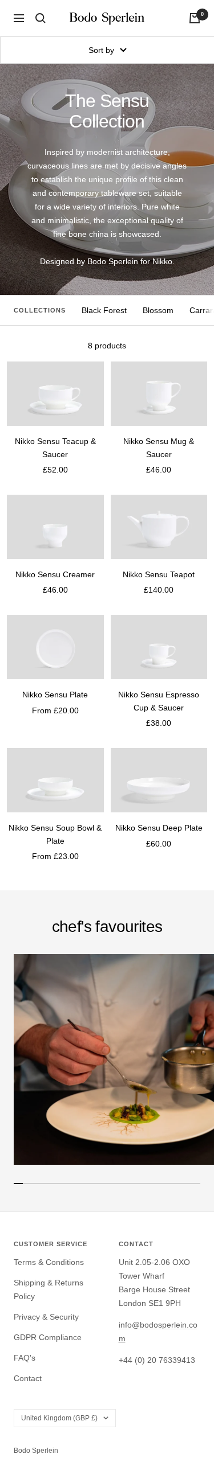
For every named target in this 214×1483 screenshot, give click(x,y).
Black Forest (104, 310)
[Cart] (194, 18)
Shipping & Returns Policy (48, 1289)
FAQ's (24, 1357)
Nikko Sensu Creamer (55, 574)
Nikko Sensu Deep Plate (159, 827)
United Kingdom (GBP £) (59, 1418)
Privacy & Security (46, 1316)
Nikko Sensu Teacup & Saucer (55, 447)
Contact (28, 1378)
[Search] (40, 18)
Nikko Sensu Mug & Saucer (158, 447)
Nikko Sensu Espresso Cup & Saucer (158, 701)
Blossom (158, 310)
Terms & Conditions (49, 1262)
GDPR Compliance (48, 1337)
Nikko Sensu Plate (55, 694)
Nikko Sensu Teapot (159, 574)
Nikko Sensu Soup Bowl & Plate (55, 834)
